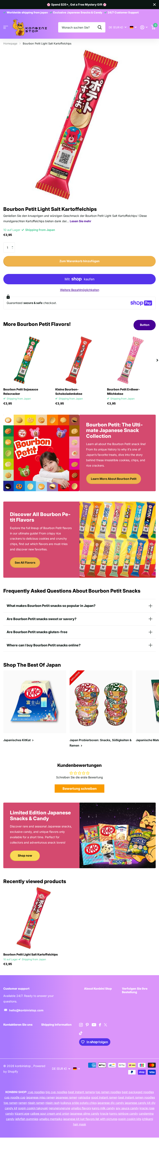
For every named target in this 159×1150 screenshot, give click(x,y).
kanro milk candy (103, 1108)
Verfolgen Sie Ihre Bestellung (134, 990)
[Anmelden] (144, 27)
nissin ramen (36, 1102)
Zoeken (99, 27)
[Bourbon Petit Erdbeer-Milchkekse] (131, 360)
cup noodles (36, 1092)
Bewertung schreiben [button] (80, 788)
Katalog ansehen (5, 27)
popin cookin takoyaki (33, 1108)
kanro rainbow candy (123, 1113)
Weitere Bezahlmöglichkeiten (79, 290)
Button (144, 325)
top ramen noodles (108, 1092)
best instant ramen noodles (136, 1097)
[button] (13, 243)
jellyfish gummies (26, 1119)
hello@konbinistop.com (26, 1010)
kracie (104, 1113)
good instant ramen (104, 1097)
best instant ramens (81, 1092)
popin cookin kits (129, 1119)
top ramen (11, 1102)
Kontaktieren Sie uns (18, 1024)
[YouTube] (94, 1024)
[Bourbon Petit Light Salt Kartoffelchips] (34, 918)
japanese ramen (66, 1097)
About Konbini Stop (98, 988)
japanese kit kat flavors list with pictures (90, 1119)
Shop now (25, 855)
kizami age (22, 1113)
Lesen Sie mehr (80, 221)
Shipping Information (56, 1024)
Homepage (10, 43)
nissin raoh (52, 1102)
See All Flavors (25, 562)
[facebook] (100, 1024)
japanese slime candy (84, 1113)
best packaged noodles (138, 1092)
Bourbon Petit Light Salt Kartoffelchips (30, 954)
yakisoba (84, 1097)
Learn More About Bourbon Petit (113, 478)
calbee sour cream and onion (49, 1113)
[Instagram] (81, 1025)
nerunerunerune (59, 1108)
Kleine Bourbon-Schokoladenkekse (68, 391)
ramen (22, 1102)
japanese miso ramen (40, 1097)
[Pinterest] (87, 1025)
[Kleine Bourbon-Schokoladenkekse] (79, 360)
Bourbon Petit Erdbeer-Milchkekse (123, 391)
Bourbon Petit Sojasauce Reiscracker (20, 391)
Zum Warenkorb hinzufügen (79, 261)
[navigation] (157, 360)
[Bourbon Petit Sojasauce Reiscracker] (27, 360)
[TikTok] (80, 1033)
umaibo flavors (81, 1108)
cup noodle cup (14, 1097)
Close (154, 4)
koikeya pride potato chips (78, 1102)
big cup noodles (56, 1092)
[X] (105, 1024)
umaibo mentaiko (50, 1119)
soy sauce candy (127, 1108)
